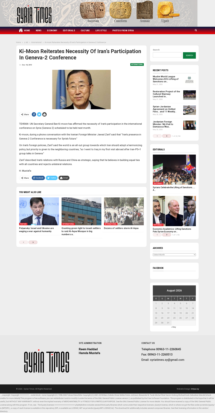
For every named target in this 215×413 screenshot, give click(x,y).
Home (27, 30)
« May (173, 327)
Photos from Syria (123, 30)
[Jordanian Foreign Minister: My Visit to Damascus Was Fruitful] (189, 125)
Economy (52, 30)
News (39, 30)
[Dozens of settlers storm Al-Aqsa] (124, 211)
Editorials (69, 30)
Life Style (101, 30)
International (137, 64)
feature (23, 224)
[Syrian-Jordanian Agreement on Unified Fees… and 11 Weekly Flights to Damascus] (189, 110)
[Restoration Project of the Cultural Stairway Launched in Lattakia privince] (189, 95)
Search (156, 50)
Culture (85, 30)
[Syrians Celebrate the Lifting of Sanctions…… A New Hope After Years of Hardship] (174, 170)
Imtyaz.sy (195, 389)
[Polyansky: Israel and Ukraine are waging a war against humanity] (39, 211)
